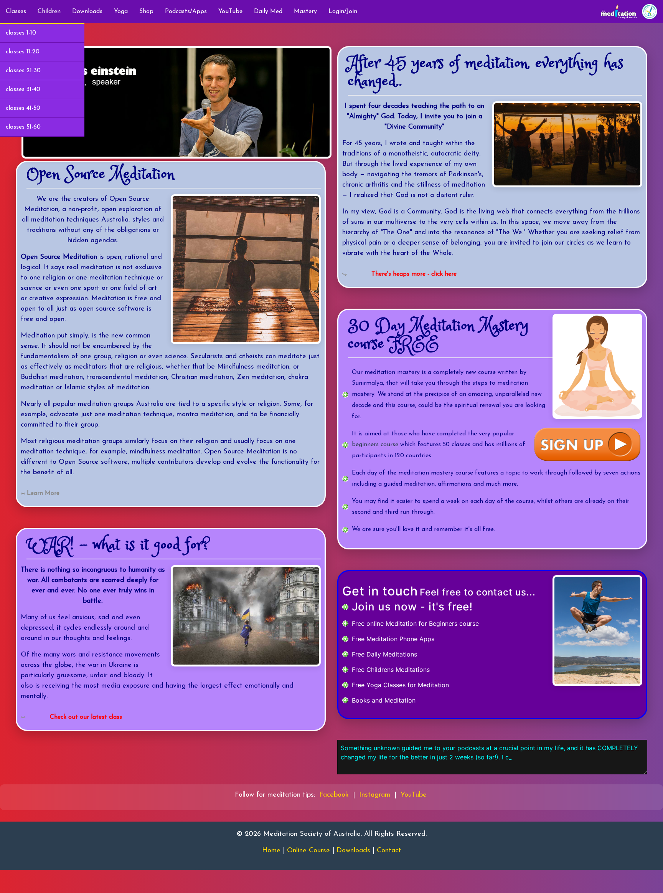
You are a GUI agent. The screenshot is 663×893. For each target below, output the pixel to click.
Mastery (305, 11)
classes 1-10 (21, 33)
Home (271, 850)
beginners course (375, 445)
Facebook (334, 795)
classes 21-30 (23, 71)
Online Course (308, 850)
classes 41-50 (23, 108)
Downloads (87, 11)
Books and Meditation (384, 700)
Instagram (374, 795)
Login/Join (342, 11)
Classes (16, 11)
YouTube (230, 11)
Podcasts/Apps (186, 11)
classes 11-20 (23, 52)
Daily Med (268, 11)
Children (49, 11)
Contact (389, 850)
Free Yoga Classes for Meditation (400, 685)
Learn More (43, 493)
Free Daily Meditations (384, 654)
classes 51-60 (23, 127)
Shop (146, 11)
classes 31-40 (23, 89)
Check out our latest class (86, 717)
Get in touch (380, 591)
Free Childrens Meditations (391, 669)
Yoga (121, 11)
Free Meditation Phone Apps (393, 639)
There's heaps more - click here (414, 274)
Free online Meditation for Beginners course (415, 623)
